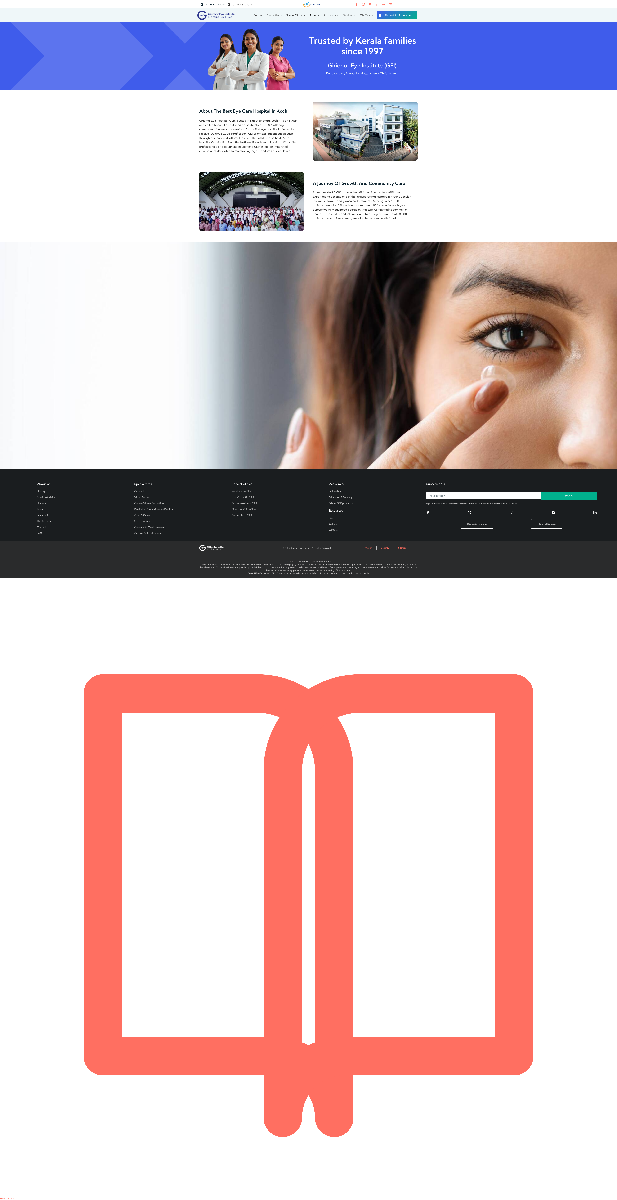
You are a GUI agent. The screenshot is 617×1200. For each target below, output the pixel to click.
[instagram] (363, 4)
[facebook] (356, 4)
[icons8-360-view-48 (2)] (312, 2)
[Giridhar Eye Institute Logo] (216, 12)
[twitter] (469, 512)
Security (385, 547)
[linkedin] (377, 4)
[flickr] (383, 4)
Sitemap (402, 547)
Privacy (368, 547)
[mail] (390, 4)
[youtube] (370, 4)
